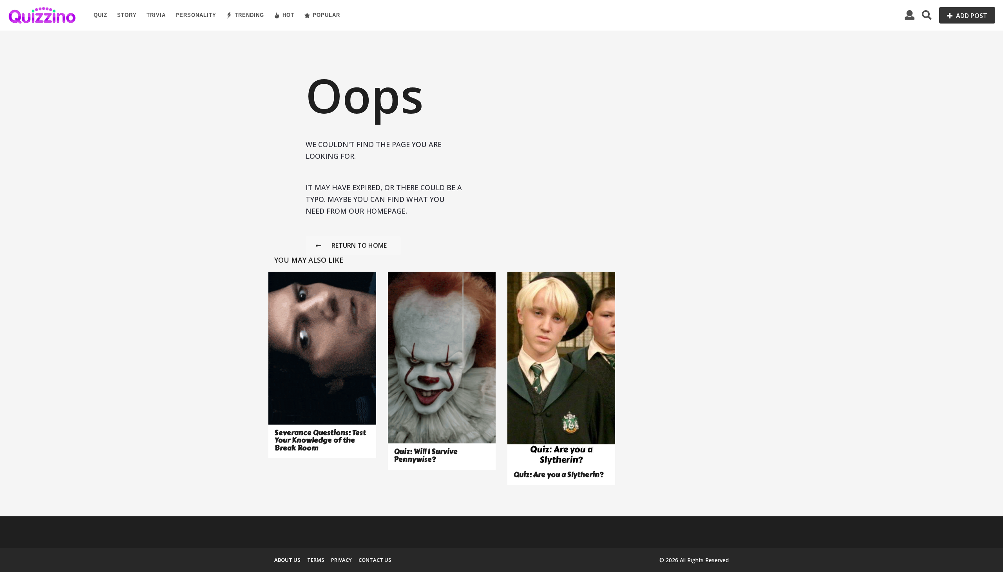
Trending (249, 15)
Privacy (341, 559)
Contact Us (374, 559)
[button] (909, 15)
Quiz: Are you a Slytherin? (558, 474)
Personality (196, 15)
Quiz (100, 15)
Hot (288, 15)
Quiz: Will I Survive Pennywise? (426, 455)
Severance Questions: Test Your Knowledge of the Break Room (320, 440)
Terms (315, 559)
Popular (326, 15)
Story (127, 15)
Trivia (156, 15)
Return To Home (359, 245)
